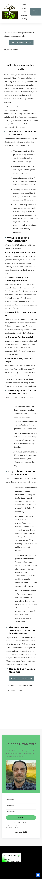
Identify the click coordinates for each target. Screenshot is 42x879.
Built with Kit (21, 832)
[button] (21, 775)
